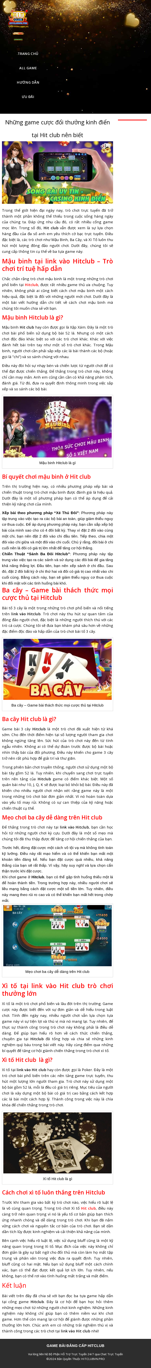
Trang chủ (28, 53)
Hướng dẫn (28, 82)
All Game (28, 68)
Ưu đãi (28, 96)
